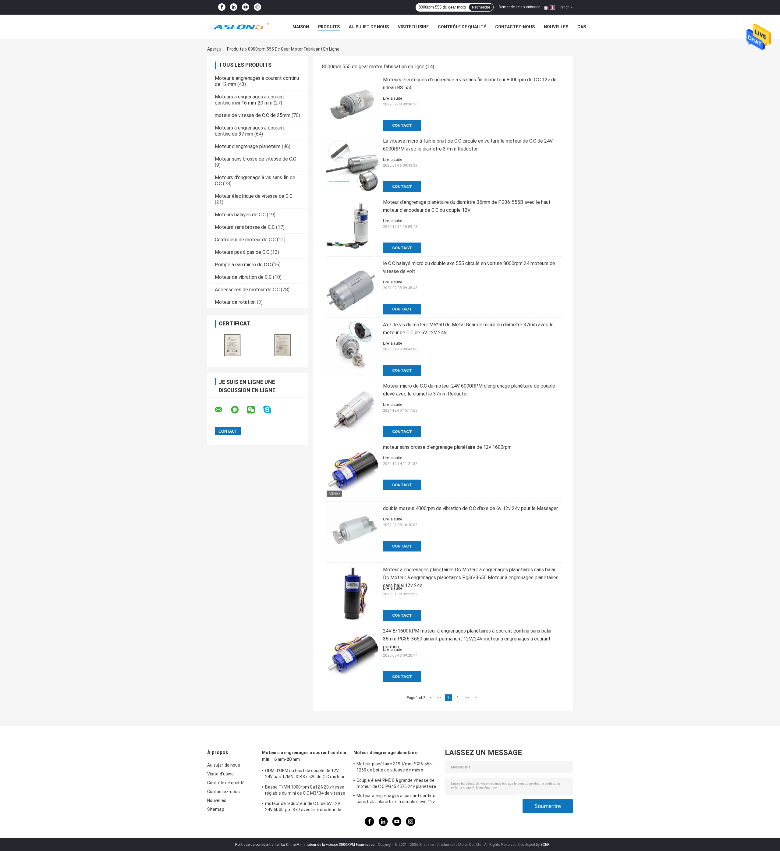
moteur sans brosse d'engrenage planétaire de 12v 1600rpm (447, 447)
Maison (300, 26)
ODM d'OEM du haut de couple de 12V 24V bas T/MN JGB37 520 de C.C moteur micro (305, 774)
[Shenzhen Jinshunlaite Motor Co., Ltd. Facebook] (221, 7)
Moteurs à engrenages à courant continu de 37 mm (249, 131)
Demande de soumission (520, 7)
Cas (581, 26)
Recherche (481, 7)
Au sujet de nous (369, 26)
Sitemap (215, 809)
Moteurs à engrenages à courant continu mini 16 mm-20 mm (249, 100)
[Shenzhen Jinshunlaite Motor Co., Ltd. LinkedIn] (233, 7)
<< (439, 698)
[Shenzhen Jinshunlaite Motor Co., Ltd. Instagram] (257, 7)
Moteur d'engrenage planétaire (248, 146)
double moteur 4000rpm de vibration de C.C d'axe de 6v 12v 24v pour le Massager (470, 508)
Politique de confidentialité (256, 844)
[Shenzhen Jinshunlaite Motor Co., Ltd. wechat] (254, 410)
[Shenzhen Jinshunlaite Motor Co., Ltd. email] (222, 410)
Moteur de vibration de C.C (243, 277)
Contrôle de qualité (462, 26)
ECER (545, 844)
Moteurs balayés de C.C (240, 215)
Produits (329, 26)
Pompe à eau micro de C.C (243, 265)
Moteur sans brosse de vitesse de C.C (255, 159)
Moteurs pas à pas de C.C (242, 252)
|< (430, 698)
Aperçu (214, 49)
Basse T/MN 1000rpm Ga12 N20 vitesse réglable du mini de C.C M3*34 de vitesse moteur (305, 791)
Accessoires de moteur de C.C (247, 290)
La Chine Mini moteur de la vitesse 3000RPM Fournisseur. (329, 844)
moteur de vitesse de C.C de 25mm (252, 115)
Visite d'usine (413, 26)
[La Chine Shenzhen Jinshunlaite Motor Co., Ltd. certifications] (232, 345)
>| (475, 698)
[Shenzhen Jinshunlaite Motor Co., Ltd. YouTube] (245, 7)
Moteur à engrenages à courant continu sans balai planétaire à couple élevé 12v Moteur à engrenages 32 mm (395, 799)
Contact (402, 125)
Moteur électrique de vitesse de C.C (253, 196)
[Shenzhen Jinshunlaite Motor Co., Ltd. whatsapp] (238, 410)
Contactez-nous (515, 26)
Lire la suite (392, 98)
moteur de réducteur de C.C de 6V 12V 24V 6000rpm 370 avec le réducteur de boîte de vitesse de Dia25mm (303, 807)
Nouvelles (556, 26)
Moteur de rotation (235, 302)
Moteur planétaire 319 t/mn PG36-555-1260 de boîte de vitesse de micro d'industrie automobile (395, 767)
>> (467, 698)
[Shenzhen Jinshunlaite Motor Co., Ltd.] (240, 27)
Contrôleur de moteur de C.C (245, 240)
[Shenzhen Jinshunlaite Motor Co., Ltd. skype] (271, 410)
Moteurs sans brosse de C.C (245, 227)
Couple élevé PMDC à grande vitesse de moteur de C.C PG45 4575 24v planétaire (396, 783)
